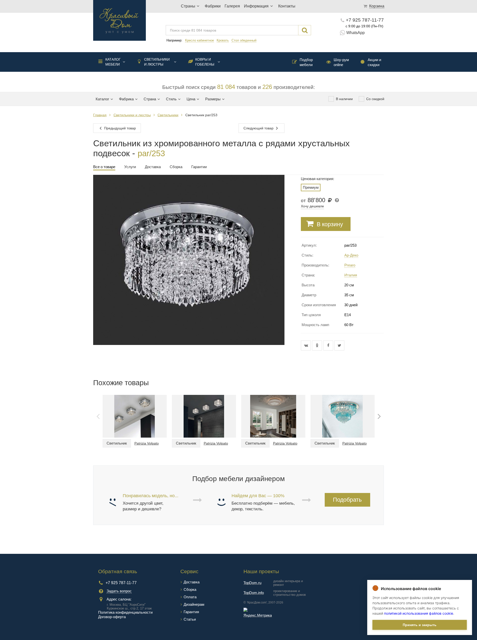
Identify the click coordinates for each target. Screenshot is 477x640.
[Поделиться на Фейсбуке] (328, 345)
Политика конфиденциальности (125, 612)
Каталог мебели (113, 61)
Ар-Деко (351, 255)
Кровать (223, 40)
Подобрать (347, 499)
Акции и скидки (374, 62)
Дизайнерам (194, 604)
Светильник (117, 443)
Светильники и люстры (157, 61)
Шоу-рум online (341, 62)
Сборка (190, 589)
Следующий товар (259, 128)
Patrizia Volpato (146, 443)
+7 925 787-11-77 (365, 20)
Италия (350, 275)
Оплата (190, 597)
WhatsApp (355, 33)
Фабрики (213, 6)
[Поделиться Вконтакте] (306, 345)
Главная (100, 115)
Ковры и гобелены (204, 61)
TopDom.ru (252, 583)
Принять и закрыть (420, 625)
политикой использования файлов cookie (418, 613)
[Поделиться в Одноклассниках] (317, 345)
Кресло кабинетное (199, 40)
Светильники (168, 115)
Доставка (191, 582)
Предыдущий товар (119, 128)
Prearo (349, 265)
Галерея (232, 6)
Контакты (286, 6)
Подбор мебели (306, 62)
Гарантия (191, 612)
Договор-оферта (112, 617)
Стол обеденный (244, 40)
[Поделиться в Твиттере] (339, 345)
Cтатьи (190, 619)
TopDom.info (253, 593)
